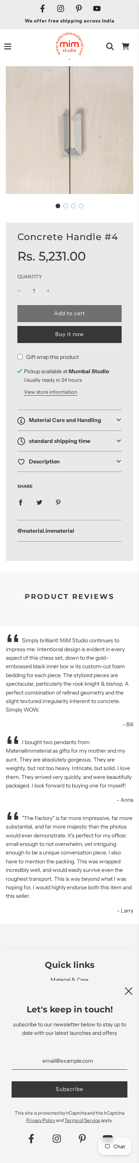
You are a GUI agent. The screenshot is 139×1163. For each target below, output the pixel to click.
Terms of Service (82, 1120)
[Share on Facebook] (20, 502)
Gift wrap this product (52, 356)
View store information (50, 392)
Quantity (29, 277)
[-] (19, 291)
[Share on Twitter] (39, 502)
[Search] (110, 46)
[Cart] (125, 46)
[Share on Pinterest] (58, 502)
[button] (58, 206)
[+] (48, 291)
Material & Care (69, 979)
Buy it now (69, 334)
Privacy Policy (40, 1120)
